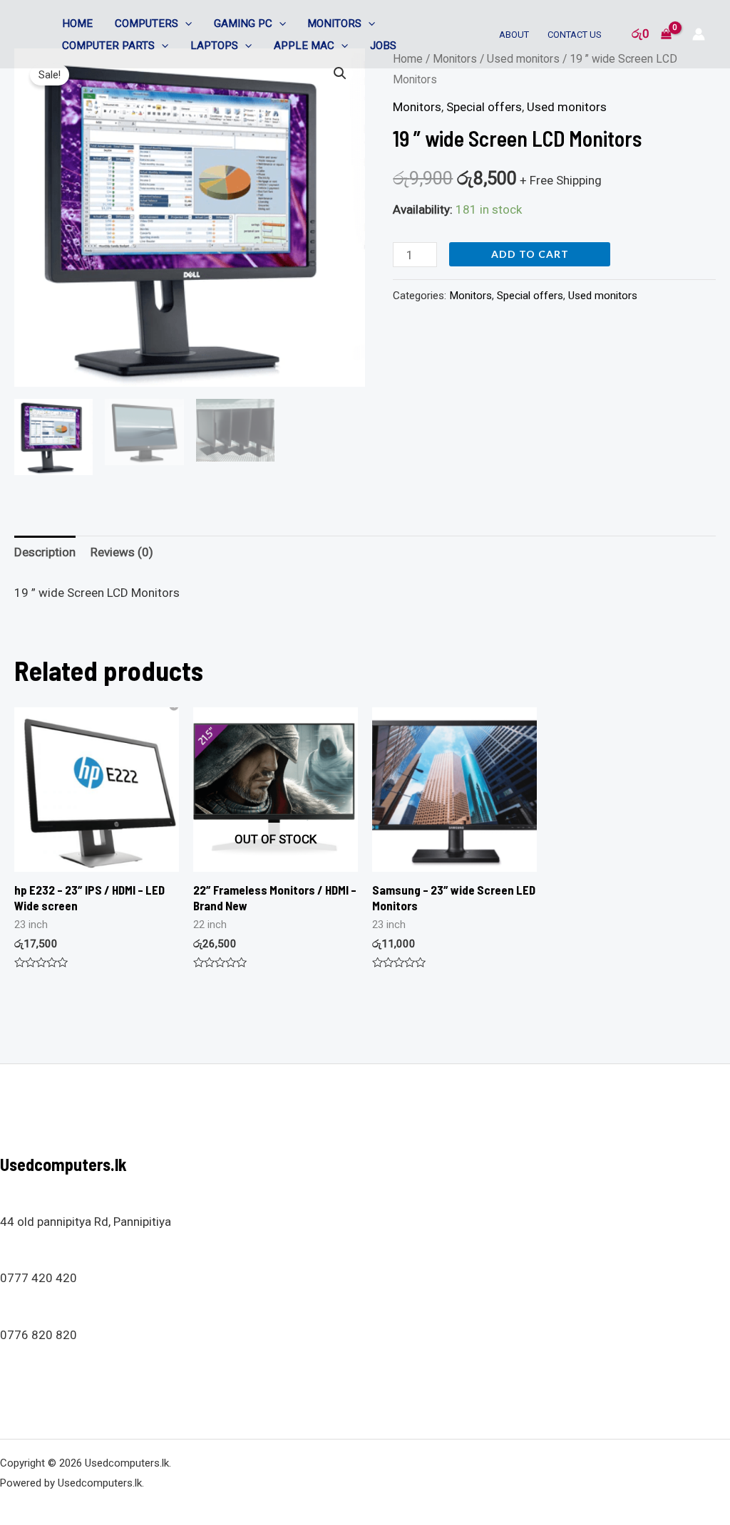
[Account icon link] (698, 34)
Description (45, 552)
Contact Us (575, 34)
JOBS (383, 45)
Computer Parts (108, 45)
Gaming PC (243, 23)
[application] (185, 23)
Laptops (214, 45)
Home (77, 23)
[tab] (45, 553)
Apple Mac (304, 45)
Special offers (484, 107)
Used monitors (567, 107)
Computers (146, 23)
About (514, 34)
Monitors (334, 23)
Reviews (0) (122, 552)
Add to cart (530, 254)
